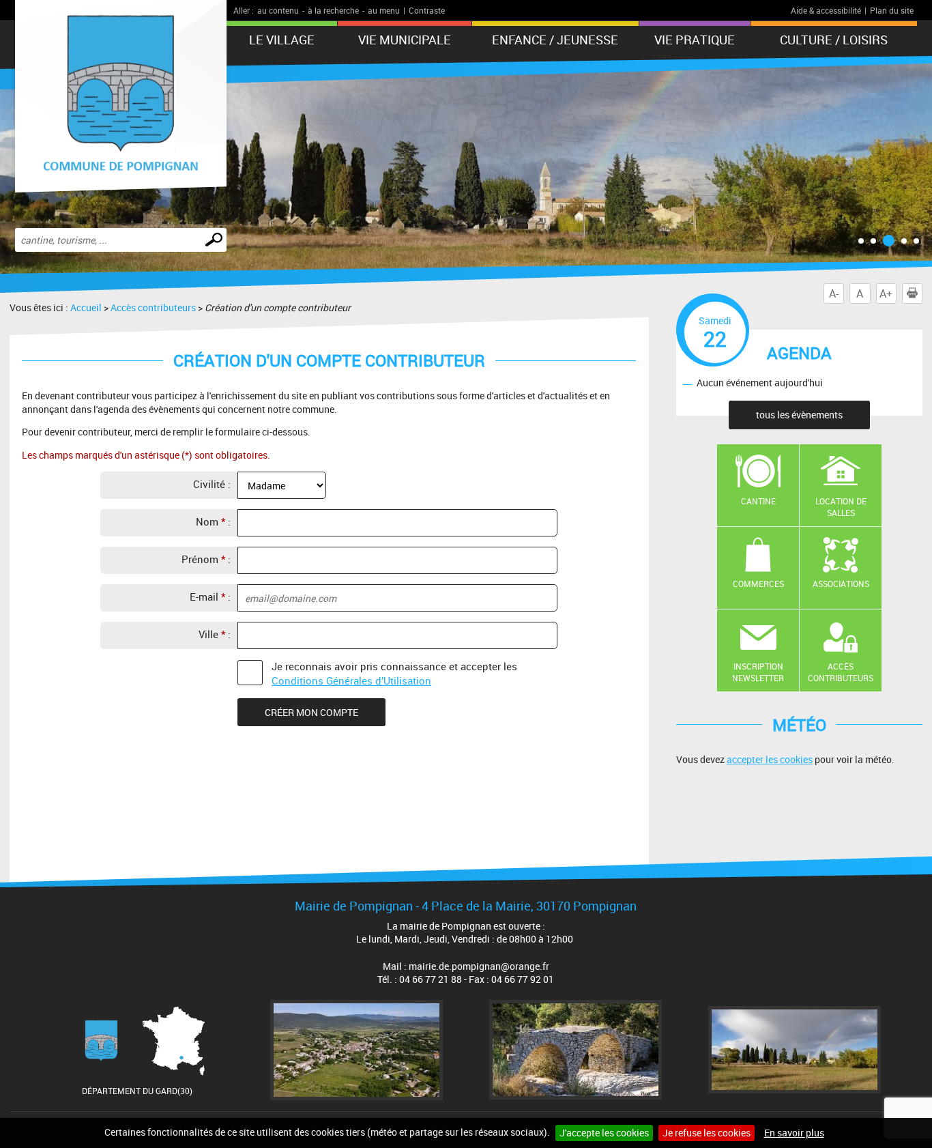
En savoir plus (794, 1132)
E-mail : (210, 596)
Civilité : (212, 484)
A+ (885, 293)
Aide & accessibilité (826, 10)
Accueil (86, 307)
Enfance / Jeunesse (555, 39)
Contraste (427, 10)
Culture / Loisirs (834, 39)
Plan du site (892, 10)
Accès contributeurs (153, 307)
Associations (841, 583)
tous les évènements (799, 414)
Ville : (215, 634)
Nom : (213, 521)
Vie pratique (694, 39)
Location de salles (841, 507)
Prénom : (206, 559)
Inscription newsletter (758, 672)
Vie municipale (404, 39)
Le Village (282, 39)
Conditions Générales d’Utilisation (351, 680)
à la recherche (333, 10)
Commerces (758, 583)
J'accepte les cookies (604, 1132)
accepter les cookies (770, 759)
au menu (384, 10)
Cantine (758, 501)
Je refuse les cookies (706, 1132)
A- (834, 293)
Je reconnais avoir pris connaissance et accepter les (394, 673)
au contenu (278, 10)
